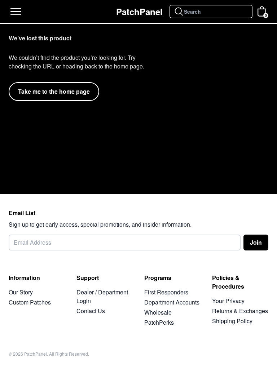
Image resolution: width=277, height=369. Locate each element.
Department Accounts (171, 302)
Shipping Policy (232, 321)
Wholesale (158, 312)
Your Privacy (228, 301)
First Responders (166, 292)
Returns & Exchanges (240, 311)
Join (256, 242)
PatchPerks (159, 322)
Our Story (21, 292)
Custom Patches (30, 302)
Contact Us (90, 311)
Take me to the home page (54, 91)
